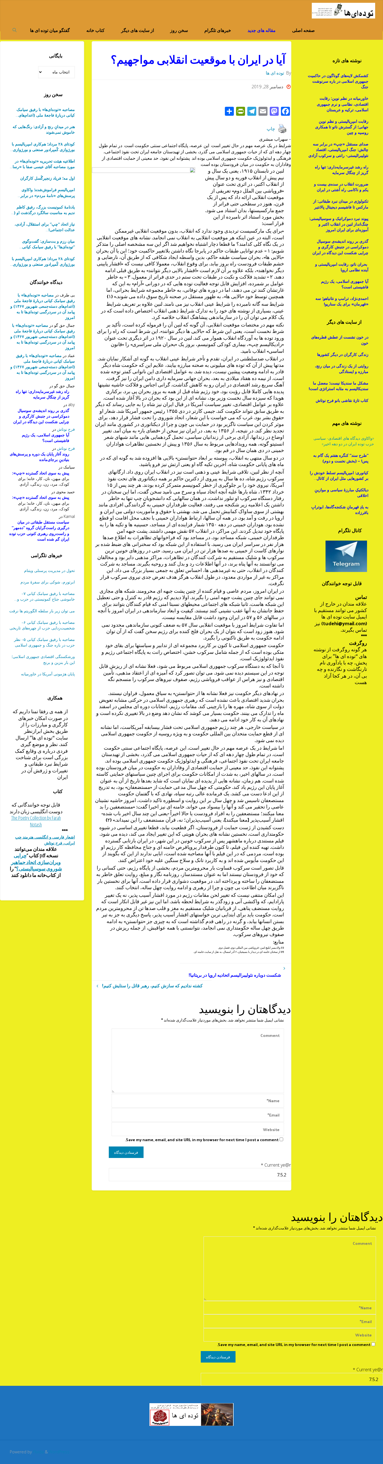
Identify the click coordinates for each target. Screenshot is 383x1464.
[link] (15, 30)
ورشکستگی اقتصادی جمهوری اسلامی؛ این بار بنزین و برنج (43, 659)
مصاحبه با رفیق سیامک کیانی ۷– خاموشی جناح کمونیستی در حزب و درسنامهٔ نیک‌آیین (46, 596)
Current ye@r (276, 1165)
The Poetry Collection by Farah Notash (36, 821)
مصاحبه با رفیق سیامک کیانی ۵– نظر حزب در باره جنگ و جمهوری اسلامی (44, 642)
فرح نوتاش (66, 429)
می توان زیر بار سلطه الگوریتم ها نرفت (42, 610)
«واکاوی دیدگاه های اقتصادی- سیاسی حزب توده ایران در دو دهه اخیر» (343, 441)
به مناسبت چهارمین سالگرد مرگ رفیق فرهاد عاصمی (43, 244)
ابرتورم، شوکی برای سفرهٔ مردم (47, 582)
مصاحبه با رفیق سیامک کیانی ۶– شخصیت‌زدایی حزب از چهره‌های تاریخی (42, 625)
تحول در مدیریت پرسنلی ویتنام (49, 570)
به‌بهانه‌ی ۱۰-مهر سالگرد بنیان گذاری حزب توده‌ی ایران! (45, 227)
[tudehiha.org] (343, 10)
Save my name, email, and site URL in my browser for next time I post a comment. (201, 1139)
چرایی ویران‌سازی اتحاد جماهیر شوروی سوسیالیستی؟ (36, 862)
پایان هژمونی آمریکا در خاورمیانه (48, 674)
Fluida (38, 1451)
